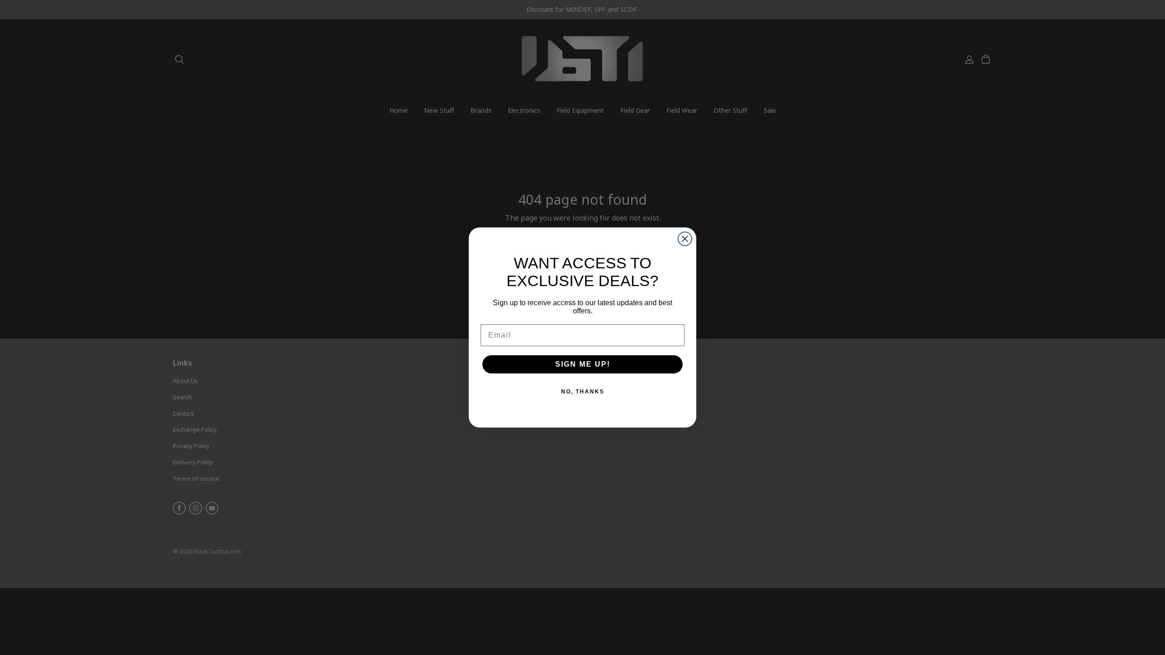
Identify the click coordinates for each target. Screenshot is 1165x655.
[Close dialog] (685, 239)
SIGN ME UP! (582, 364)
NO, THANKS (582, 391)
